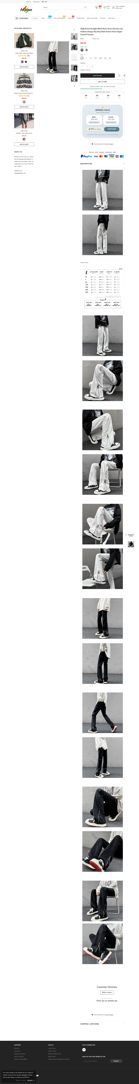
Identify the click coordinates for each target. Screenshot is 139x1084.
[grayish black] (24, 139)
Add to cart (24, 67)
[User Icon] (113, 7)
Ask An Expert (109, 144)
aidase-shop (24, 50)
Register (122, 6)
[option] (53, 57)
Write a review (107, 992)
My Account (119, 8)
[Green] (22, 61)
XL (91, 58)
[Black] (25, 61)
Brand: (82, 38)
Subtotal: (82, 70)
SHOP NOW (112, 129)
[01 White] (24, 101)
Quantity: (82, 63)
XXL (95, 58)
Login (117, 6)
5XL (110, 58)
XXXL (100, 58)
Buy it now (102, 82)
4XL (105, 58)
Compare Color (63, 70)
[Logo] (26, 9)
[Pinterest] (84, 1049)
